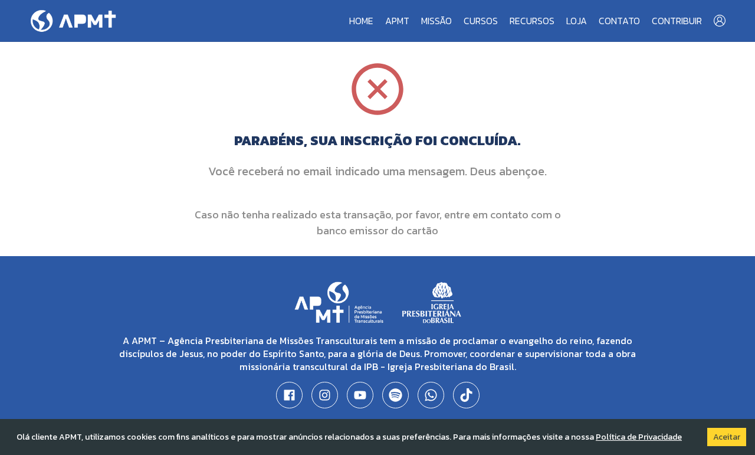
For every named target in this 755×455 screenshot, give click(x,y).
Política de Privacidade (639, 437)
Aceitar (726, 437)
